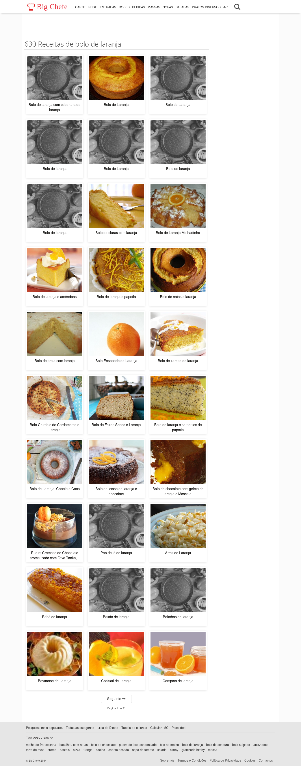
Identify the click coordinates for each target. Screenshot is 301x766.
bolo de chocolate (103, 744)
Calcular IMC (159, 727)
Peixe (92, 7)
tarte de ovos (35, 749)
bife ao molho (169, 744)
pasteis (65, 749)
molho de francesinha (41, 744)
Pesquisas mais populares (44, 727)
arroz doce (260, 744)
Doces (124, 7)
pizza (76, 749)
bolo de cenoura (217, 744)
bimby (174, 749)
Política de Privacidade (225, 760)
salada (162, 749)
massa (212, 749)
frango (88, 749)
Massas (154, 7)
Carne (80, 7)
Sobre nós (167, 760)
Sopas (168, 7)
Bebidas (138, 7)
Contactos (266, 760)
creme (52, 749)
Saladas (182, 7)
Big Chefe (52, 6)
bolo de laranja (192, 744)
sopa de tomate (143, 749)
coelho (100, 749)
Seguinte (114, 698)
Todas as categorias (80, 727)
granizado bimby (193, 749)
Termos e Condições (192, 760)
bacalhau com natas (73, 744)
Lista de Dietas (107, 727)
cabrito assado (118, 749)
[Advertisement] (116, 25)
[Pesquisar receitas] (237, 7)
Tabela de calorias (134, 727)
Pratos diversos (206, 7)
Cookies (250, 760)
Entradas (108, 7)
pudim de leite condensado (138, 744)
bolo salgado (241, 744)
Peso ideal (179, 727)
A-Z (225, 7)
